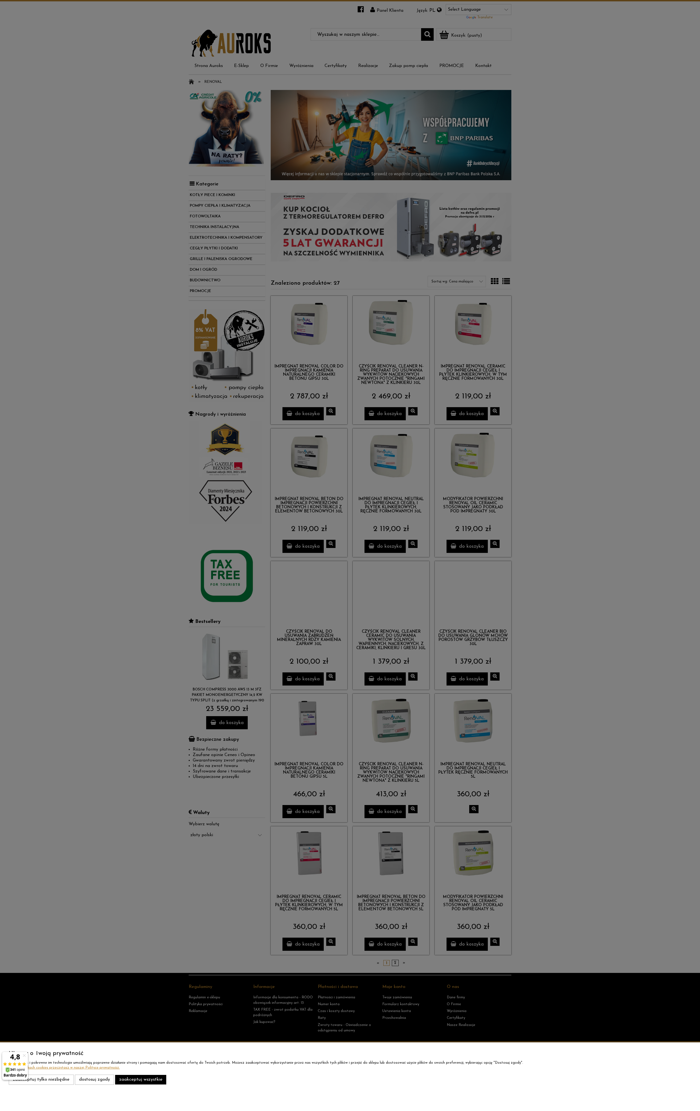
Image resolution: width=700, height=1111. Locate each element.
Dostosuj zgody (94, 1079)
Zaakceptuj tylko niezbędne (41, 1079)
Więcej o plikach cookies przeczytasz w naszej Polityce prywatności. (64, 1067)
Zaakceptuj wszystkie (140, 1079)
